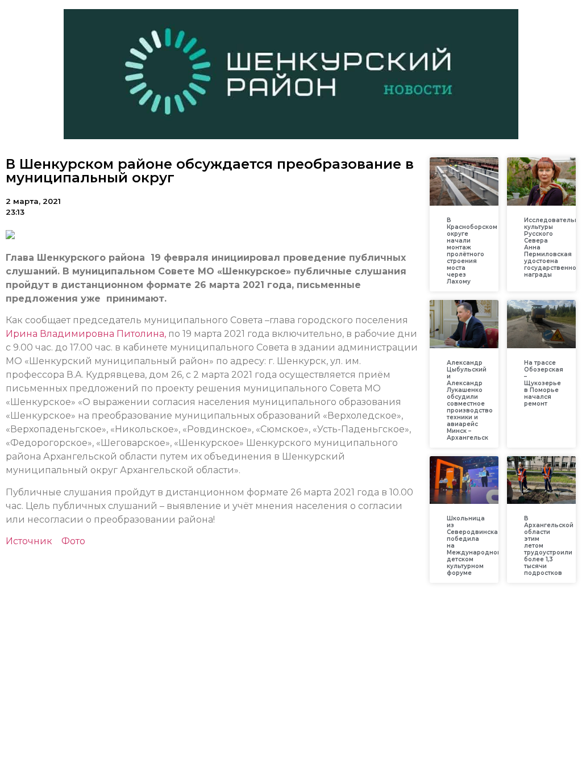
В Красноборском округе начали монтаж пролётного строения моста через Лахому (472, 250)
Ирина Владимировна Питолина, (86, 333)
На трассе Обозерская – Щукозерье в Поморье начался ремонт (543, 383)
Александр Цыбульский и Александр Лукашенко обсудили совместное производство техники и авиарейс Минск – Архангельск (470, 400)
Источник (29, 541)
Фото (73, 541)
